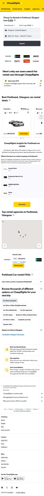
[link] (22, 204)
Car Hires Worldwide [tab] (10, 310)
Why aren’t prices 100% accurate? (15, 401)
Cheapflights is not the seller (13, 394)
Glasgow (35, 409)
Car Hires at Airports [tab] (9, 300)
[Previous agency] (5, 246)
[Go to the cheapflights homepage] (14, 3)
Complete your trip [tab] (24, 319)
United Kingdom (19, 409)
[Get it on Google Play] (6, 478)
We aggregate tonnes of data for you (15, 397)
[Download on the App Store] (18, 478)
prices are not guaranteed (9, 387)
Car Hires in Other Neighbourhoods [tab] (14, 305)
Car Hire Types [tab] (8, 315)
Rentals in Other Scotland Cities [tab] (26, 315)
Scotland (28, 409)
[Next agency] (39, 246)
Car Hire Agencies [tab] (26, 310)
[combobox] (9, 25)
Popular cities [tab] (7, 324)
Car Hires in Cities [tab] (9, 319)
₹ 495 (10, 20)
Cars (5, 409)
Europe (10, 409)
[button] (3, 3)
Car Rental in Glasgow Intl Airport (13, 334)
